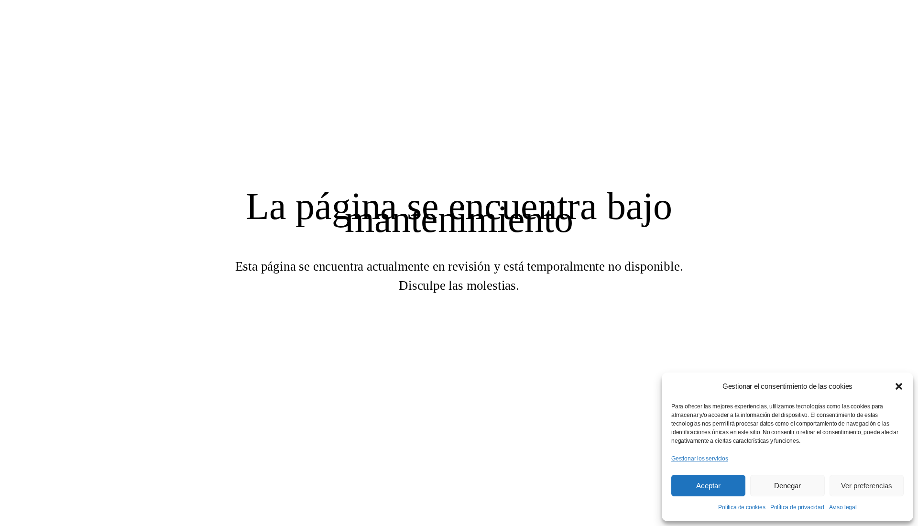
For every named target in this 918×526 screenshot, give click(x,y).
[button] (899, 386)
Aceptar (708, 486)
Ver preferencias (866, 486)
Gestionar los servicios (699, 458)
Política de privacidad (797, 507)
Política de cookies (741, 507)
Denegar (787, 486)
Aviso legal (843, 507)
